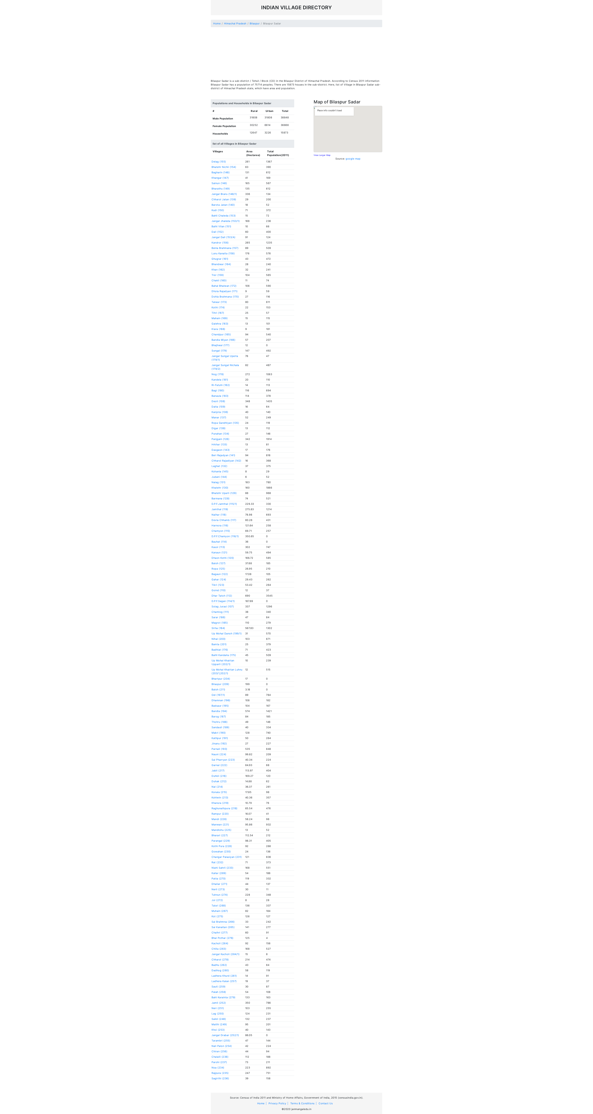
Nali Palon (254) (222, 1045)
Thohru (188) (219, 721)
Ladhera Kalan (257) (224, 981)
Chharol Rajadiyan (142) (226, 460)
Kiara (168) (218, 329)
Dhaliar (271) (219, 883)
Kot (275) (217, 916)
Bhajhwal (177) (220, 345)
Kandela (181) (220, 379)
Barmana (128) (221, 498)
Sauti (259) (219, 986)
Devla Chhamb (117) (224, 520)
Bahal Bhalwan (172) (224, 285)
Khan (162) (218, 269)
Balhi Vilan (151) (221, 226)
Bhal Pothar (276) (222, 937)
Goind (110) (219, 590)
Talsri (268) (219, 905)
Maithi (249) (219, 1024)
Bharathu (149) (221, 188)
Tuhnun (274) (220, 894)
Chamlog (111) (220, 611)
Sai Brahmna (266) (223, 921)
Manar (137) (219, 417)
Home (217, 23)
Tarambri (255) (221, 1040)
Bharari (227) (220, 835)
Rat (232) (217, 862)
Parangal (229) (221, 840)
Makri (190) (219, 732)
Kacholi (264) (220, 943)
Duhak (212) (219, 781)
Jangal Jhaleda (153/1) (226, 221)
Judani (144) (219, 476)
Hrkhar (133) (219, 444)
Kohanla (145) (220, 471)
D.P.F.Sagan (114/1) (223, 601)
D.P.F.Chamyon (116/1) (225, 536)
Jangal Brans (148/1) (224, 194)
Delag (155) (219, 161)
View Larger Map (322, 155)
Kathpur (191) (220, 738)
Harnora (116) (220, 525)
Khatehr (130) (220, 487)
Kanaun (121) (219, 552)
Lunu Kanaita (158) (223, 253)
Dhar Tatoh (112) (222, 595)
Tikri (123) (218, 584)
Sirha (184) (218, 628)
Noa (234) (218, 1067)
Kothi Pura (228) (222, 846)
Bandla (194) (219, 711)
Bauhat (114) (219, 541)
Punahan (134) (220, 433)
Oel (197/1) (218, 694)
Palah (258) (219, 991)
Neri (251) (218, 1008)
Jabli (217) (218, 770)
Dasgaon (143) (221, 449)
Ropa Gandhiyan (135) (225, 422)
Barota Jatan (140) (223, 204)
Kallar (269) (219, 873)
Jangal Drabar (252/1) (225, 1035)
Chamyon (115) (221, 530)
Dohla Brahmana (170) (225, 296)
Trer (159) (218, 275)
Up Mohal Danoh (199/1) (227, 633)
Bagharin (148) (221, 172)
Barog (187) (219, 716)
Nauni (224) (219, 754)
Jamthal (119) (220, 509)
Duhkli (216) (219, 775)
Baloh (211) (218, 689)
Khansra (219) (220, 802)
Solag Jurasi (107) (223, 606)
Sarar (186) (218, 617)
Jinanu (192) (219, 743)
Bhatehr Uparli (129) (224, 493)
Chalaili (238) (220, 1056)
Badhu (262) (219, 964)
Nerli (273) (218, 889)
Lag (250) (218, 1013)
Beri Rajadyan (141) (223, 455)
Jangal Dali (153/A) (224, 237)
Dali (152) (218, 231)
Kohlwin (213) (220, 797)
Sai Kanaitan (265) (223, 927)
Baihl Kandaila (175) (224, 655)
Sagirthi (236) (220, 1078)
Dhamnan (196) (221, 700)
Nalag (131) (219, 482)
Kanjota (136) (220, 412)
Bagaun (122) (220, 574)
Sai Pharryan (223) (223, 759)
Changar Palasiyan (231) (227, 856)
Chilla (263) (219, 948)
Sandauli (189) (220, 727)
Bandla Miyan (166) (223, 339)
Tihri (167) (218, 312)
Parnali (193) (219, 748)
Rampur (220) (220, 813)
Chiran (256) (219, 1051)
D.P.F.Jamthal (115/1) (224, 503)
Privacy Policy (277, 1103)
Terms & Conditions (302, 1103)
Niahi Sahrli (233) (222, 867)
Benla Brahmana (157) (225, 248)
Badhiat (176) (220, 649)
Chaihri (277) (220, 932)
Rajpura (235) (220, 1072)
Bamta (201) (219, 644)
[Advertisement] (296, 51)
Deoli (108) (218, 401)
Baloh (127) (219, 563)
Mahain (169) (220, 318)
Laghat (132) (219, 466)
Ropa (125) (218, 568)
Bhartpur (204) (221, 678)
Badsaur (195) (220, 705)
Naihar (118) (219, 514)
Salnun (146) (219, 183)
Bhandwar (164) (221, 264)
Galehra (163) (220, 323)
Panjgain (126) (220, 439)
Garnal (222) (219, 765)
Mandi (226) (219, 819)
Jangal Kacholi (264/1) (226, 954)
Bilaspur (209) (220, 684)
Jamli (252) (219, 1002)
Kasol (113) (218, 547)
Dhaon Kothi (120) (223, 557)
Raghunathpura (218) (225, 808)
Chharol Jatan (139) (224, 199)
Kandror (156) (220, 242)
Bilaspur (255, 23)
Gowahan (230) (221, 851)
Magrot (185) (220, 622)
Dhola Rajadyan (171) (225, 291)
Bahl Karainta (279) (224, 997)
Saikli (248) (219, 1018)
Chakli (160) (219, 280)
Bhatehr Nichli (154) (224, 167)
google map (353, 158)
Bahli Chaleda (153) (224, 215)
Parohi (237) (219, 1062)
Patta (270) (219, 878)
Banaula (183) (220, 395)
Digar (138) (219, 428)
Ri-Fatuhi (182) (221, 385)
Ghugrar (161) (220, 258)
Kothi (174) (218, 307)
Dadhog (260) (220, 970)
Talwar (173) (219, 302)
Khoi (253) (218, 1029)
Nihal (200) (219, 638)
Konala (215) (219, 792)
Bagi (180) (218, 390)
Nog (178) (218, 374)
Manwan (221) (220, 824)
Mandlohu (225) (221, 829)
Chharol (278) (220, 959)
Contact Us (326, 1103)
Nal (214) (217, 786)
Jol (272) (217, 900)
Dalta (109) (218, 406)
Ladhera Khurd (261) (224, 975)
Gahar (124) (219, 579)
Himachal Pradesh (235, 23)
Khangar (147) (220, 177)
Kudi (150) (218, 210)
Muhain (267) (220, 910)
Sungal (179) (219, 350)
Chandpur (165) (221, 334)
